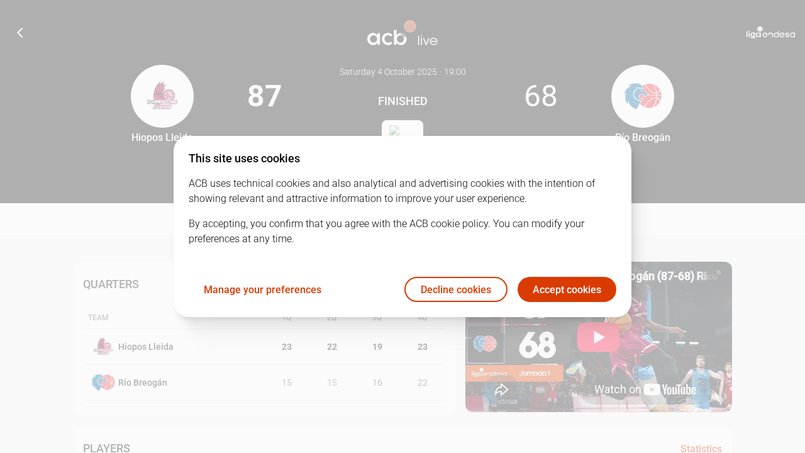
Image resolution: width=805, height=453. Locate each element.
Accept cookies (567, 290)
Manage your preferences (262, 290)
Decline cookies (456, 290)
